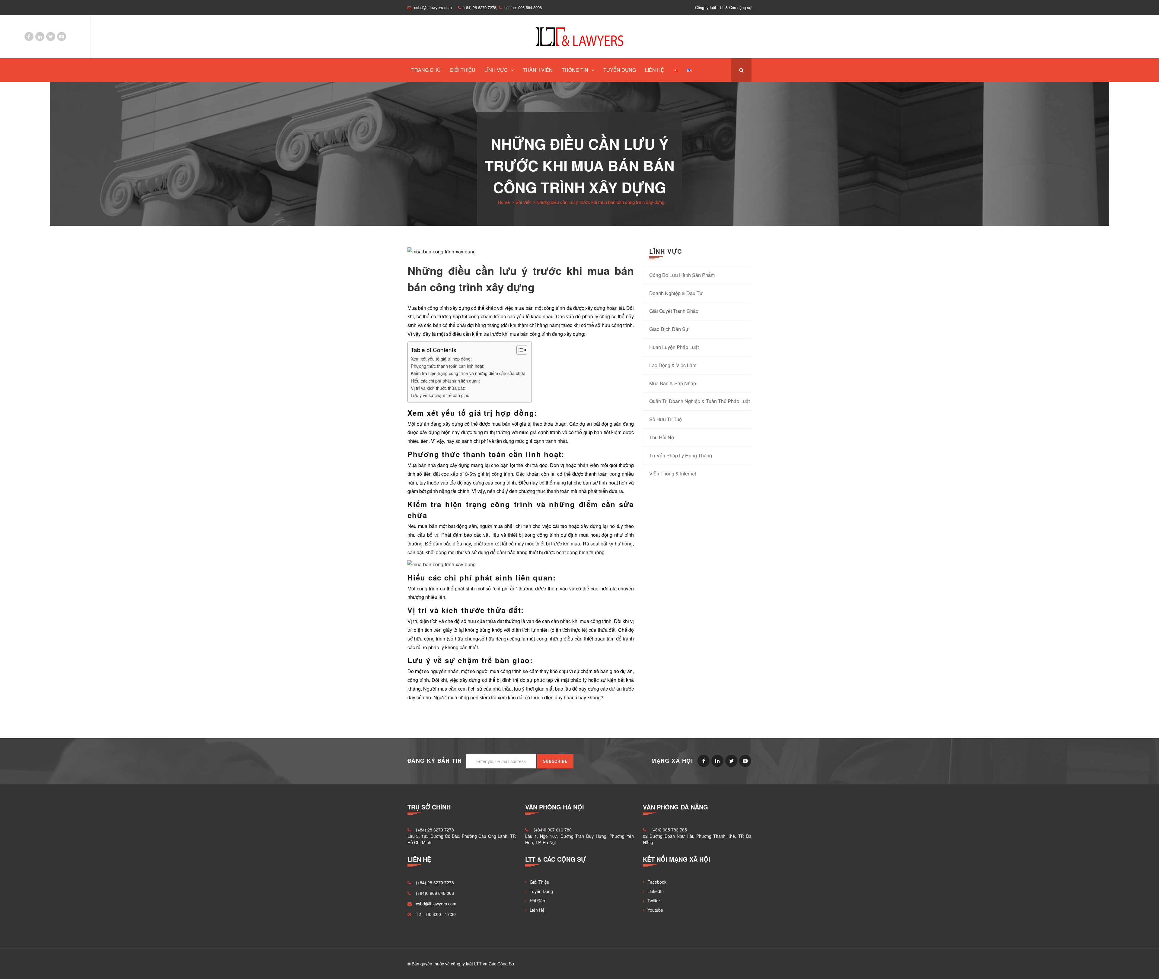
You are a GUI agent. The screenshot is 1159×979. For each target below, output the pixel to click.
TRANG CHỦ (426, 69)
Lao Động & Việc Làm (672, 365)
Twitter (50, 36)
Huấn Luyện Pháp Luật (674, 347)
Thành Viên (538, 69)
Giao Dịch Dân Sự (668, 329)
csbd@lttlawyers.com (436, 904)
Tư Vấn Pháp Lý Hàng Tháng (680, 455)
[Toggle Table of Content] (518, 350)
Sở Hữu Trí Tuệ (665, 419)
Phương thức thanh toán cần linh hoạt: (447, 366)
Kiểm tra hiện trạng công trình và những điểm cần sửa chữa (468, 373)
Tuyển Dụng (619, 69)
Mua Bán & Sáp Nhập (672, 383)
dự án (615, 688)
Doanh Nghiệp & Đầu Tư (676, 293)
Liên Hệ (654, 69)
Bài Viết (523, 202)
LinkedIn (39, 36)
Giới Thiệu (462, 69)
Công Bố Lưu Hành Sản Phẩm (682, 275)
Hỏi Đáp (537, 901)
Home (504, 202)
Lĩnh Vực (496, 69)
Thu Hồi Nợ (661, 437)
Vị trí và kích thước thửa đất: (438, 388)
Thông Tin (575, 69)
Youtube (61, 36)
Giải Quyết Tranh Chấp (673, 310)
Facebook (29, 36)
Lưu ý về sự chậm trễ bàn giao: (441, 395)
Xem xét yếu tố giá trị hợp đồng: (441, 358)
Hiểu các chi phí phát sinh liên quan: (445, 380)
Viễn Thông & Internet (672, 473)
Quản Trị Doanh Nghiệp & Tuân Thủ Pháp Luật (699, 401)
